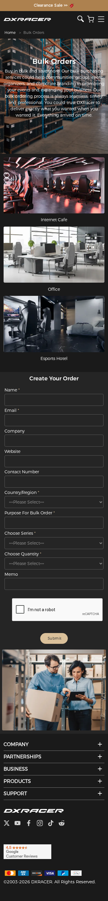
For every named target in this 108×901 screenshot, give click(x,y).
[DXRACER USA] (41, 19)
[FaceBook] (31, 823)
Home (10, 32)
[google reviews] (27, 851)
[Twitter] (9, 823)
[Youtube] (20, 823)
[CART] (90, 19)
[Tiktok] (53, 823)
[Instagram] (42, 823)
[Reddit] (64, 823)
